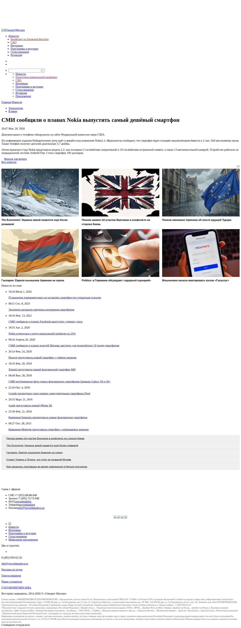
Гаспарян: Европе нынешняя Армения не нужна (34, 452)
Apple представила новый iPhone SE (30, 405)
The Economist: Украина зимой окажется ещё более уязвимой (42, 445)
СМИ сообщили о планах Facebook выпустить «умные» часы (45, 321)
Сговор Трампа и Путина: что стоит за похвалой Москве (38, 459)
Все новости (8, 162)
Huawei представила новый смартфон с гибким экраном (42, 357)
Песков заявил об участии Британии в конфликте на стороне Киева (45, 438)
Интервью (17, 45)
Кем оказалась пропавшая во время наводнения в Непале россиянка (46, 466)
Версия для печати (15, 158)
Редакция (16, 55)
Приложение (23, 96)
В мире (12, 111)
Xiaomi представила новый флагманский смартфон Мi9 (42, 369)
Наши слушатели (11, 581)
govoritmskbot (23, 501)
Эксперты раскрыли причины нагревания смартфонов (41, 309)
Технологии (15, 108)
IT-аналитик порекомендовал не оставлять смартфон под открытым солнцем (54, 297)
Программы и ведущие (24, 48)
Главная (6, 102)
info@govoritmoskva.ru (31, 507)
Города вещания (11, 575)
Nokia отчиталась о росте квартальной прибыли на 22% (42, 333)
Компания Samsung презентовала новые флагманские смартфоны (47, 417)
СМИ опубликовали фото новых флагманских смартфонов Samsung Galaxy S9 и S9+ (59, 381)
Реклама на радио (12, 569)
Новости (13, 36)
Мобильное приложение (23, 539)
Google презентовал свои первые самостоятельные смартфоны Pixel (49, 393)
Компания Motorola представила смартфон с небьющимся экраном (48, 429)
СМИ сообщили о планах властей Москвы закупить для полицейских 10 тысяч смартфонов (63, 345)
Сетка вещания (20, 51)
